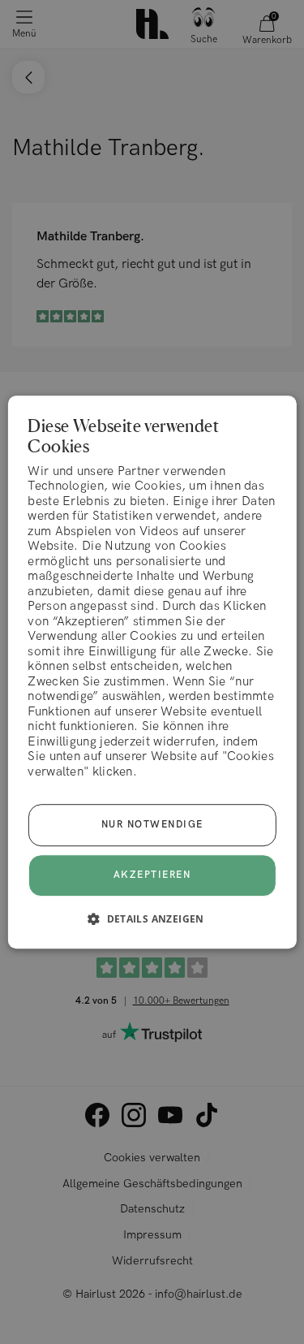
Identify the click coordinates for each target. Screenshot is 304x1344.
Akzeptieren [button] (152, 875)
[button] (152, 918)
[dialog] (151, 672)
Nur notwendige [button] (152, 825)
